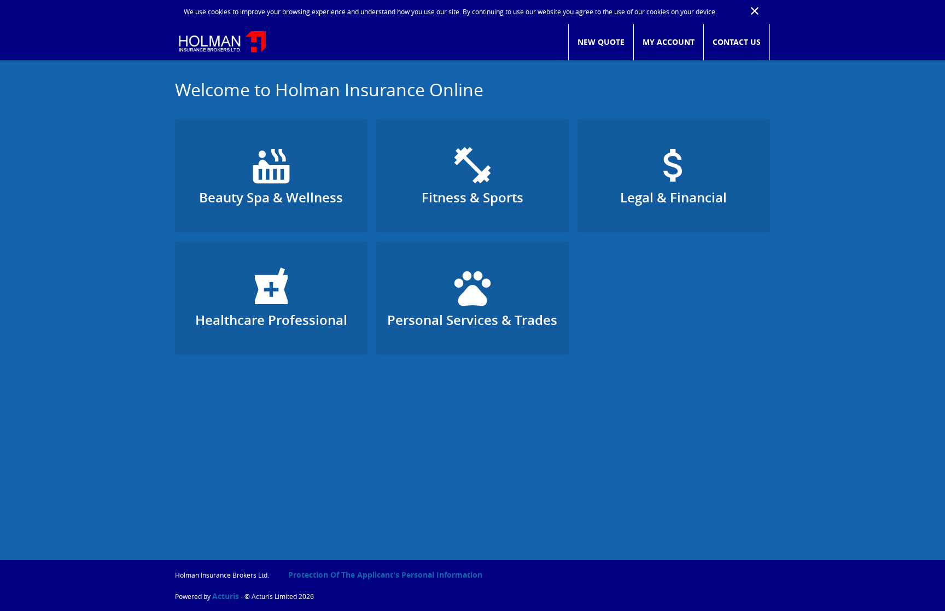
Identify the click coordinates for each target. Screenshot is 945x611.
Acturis (225, 596)
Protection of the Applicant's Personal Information (385, 574)
